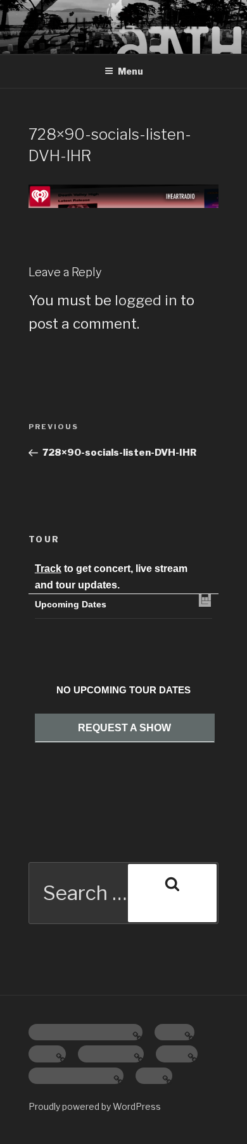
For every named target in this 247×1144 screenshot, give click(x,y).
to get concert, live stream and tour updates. (111, 577)
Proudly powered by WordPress (94, 1106)
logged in (146, 300)
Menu (130, 71)
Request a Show (124, 727)
